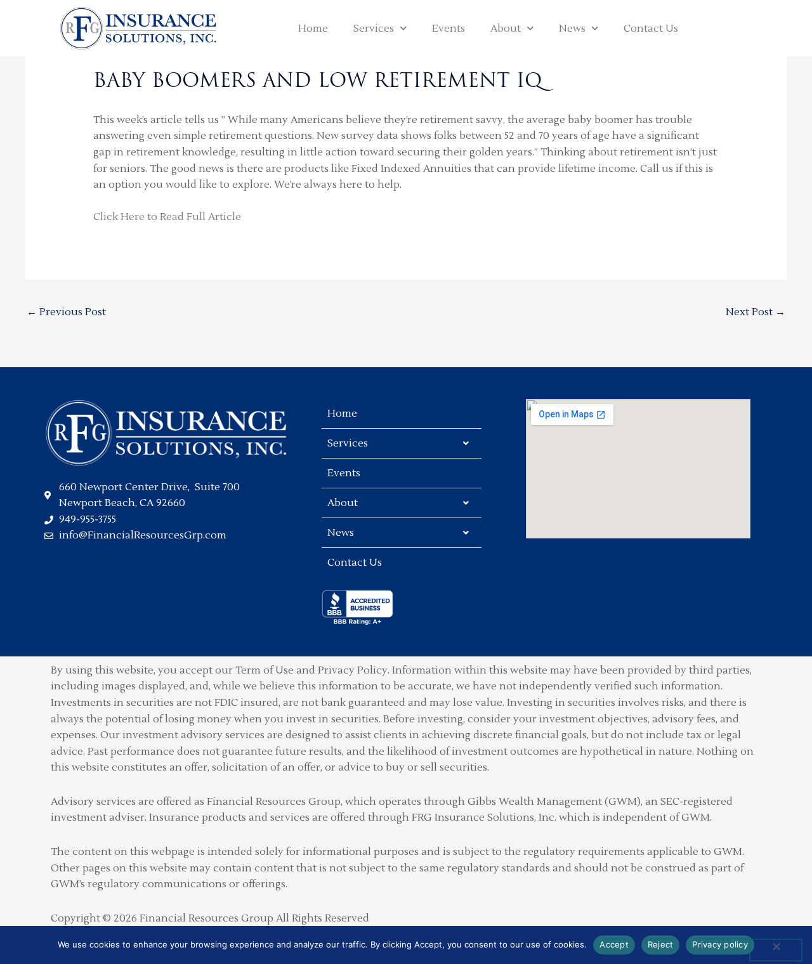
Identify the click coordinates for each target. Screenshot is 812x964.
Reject (661, 944)
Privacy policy (720, 944)
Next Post (755, 312)
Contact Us (651, 28)
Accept (614, 944)
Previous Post (66, 312)
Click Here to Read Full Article (167, 217)
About (505, 28)
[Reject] (775, 950)
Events (448, 28)
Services (373, 28)
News (572, 28)
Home (313, 28)
